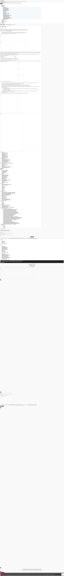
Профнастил (4, 7)
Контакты (3, 22)
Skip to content (2, 0)
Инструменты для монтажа (6, 18)
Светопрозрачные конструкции (7, 15)
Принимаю (7, 575)
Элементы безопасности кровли (7, 17)
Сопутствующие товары (6, 13)
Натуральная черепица (6, 10)
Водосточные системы (6, 14)
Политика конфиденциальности (4, 261)
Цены (2, 20)
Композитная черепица (6, 8)
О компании (3, 5)
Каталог (3, 6)
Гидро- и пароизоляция (5, 256)
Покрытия (3, 253)
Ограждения (4, 12)
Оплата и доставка (4, 21)
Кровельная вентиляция (5, 255)
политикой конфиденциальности (32, 238)
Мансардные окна (4, 258)
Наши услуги (3, 19)
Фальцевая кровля (5, 9)
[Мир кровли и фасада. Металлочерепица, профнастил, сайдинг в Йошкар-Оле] (11, 2)
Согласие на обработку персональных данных (16, 261)
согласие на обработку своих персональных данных (16, 238)
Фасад (4, 11)
